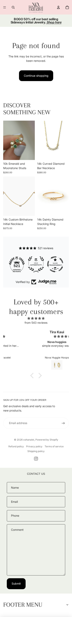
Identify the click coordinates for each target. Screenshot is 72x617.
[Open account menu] (58, 7)
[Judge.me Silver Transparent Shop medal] (38, 264)
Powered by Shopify (46, 439)
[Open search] (13, 7)
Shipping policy (36, 451)
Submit (16, 583)
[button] (33, 375)
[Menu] (4, 7)
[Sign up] (63, 423)
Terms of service (54, 446)
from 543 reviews (36, 322)
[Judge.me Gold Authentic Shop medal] (19, 264)
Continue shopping (36, 75)
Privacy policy (34, 446)
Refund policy (16, 446)
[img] (36, 318)
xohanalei (28, 439)
